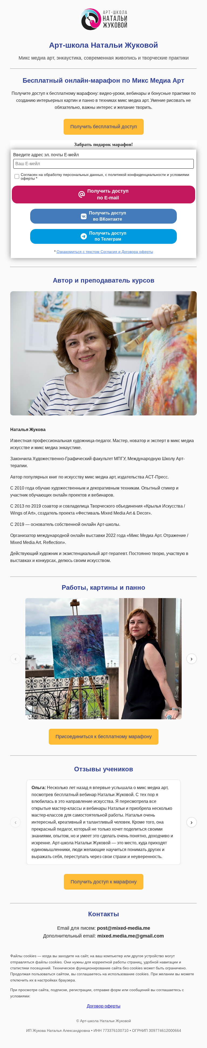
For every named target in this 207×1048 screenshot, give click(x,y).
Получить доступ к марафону (104, 881)
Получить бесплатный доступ (103, 126)
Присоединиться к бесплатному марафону (104, 736)
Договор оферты (103, 1006)
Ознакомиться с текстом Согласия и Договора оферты (105, 251)
